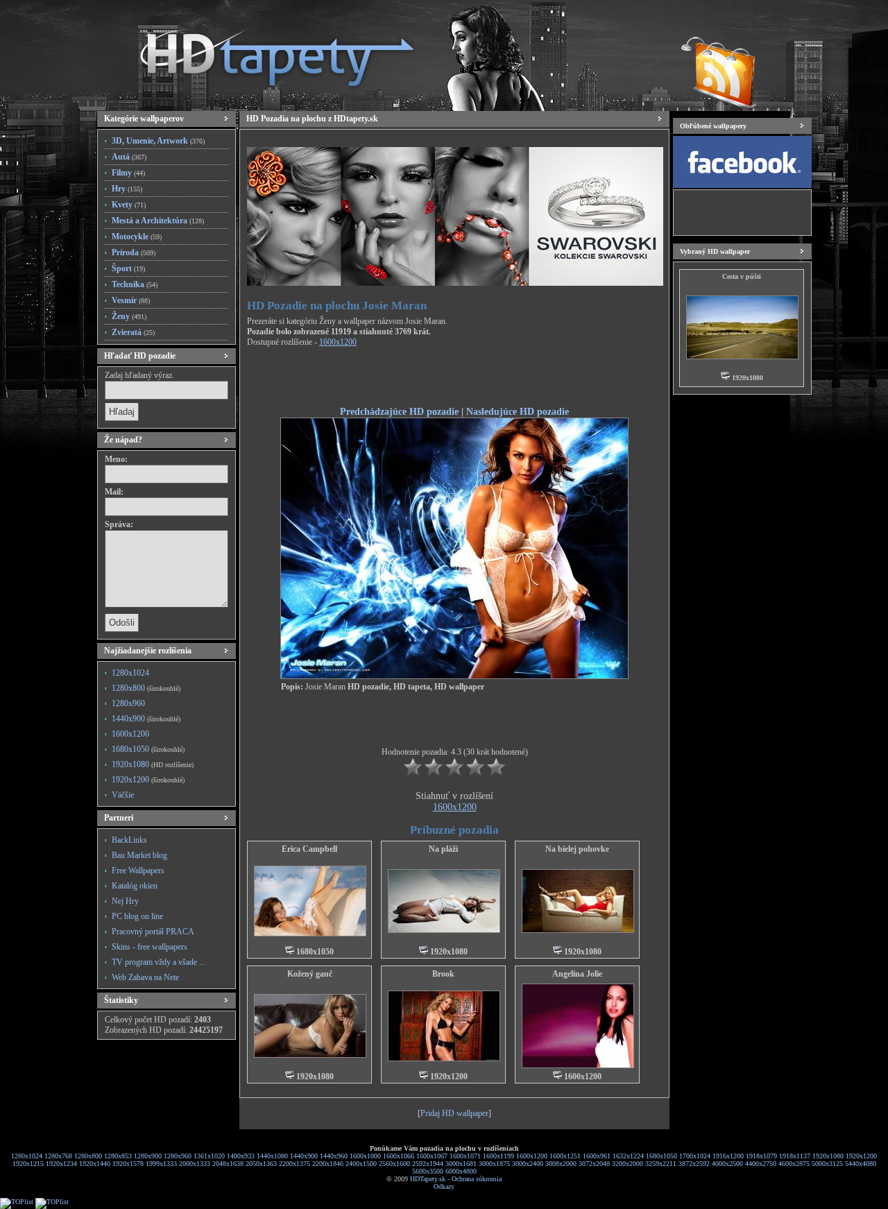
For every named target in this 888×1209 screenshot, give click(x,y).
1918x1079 (761, 1156)
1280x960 (128, 703)
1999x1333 (161, 1163)
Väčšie (123, 795)
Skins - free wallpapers (149, 947)
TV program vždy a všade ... (158, 962)
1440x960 (334, 1156)
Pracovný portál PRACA (153, 931)
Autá (129, 157)
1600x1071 (465, 1156)
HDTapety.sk (427, 1179)
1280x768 (58, 1156)
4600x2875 (794, 1163)
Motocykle (137, 236)
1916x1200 (728, 1156)
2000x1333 (194, 1163)
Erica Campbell (309, 849)
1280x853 (118, 1156)
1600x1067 (431, 1156)
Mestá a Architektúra (158, 220)
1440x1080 (272, 1156)
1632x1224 (628, 1156)
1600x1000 (365, 1156)
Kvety (129, 204)
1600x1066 (398, 1156)
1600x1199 (498, 1156)
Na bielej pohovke (577, 849)
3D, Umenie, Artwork (158, 141)
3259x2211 (660, 1163)
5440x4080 (860, 1163)
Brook (443, 974)
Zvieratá (133, 332)
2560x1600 (394, 1163)
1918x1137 (794, 1156)
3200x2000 (627, 1163)
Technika (134, 284)
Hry (127, 189)
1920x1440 (94, 1163)
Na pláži (443, 849)
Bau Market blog (139, 855)
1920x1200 (148, 779)
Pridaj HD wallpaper (454, 1113)
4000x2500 (727, 1163)
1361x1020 (209, 1156)
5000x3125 (827, 1163)
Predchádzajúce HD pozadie (399, 411)
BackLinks (129, 840)
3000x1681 (461, 1163)
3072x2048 (594, 1163)
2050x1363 (261, 1163)
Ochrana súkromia (477, 1179)
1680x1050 (148, 749)
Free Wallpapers (138, 870)
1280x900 (148, 1156)
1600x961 (596, 1156)
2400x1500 (361, 1163)
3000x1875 (494, 1163)
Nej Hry (125, 901)
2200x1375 (294, 1163)
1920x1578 (128, 1163)
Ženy (129, 316)
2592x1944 (427, 1163)
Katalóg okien (134, 886)
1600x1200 (130, 734)
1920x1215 (28, 1163)
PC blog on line (137, 916)
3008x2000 (561, 1163)
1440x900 (146, 718)
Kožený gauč (309, 974)
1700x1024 (694, 1156)
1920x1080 (153, 764)
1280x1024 (130, 673)
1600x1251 (565, 1156)
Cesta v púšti (741, 276)
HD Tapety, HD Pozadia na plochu (263, 52)
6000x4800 (461, 1171)
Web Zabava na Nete (145, 977)
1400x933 (241, 1156)
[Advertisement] (454, 379)
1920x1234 (61, 1163)
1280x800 (146, 688)
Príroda (133, 252)
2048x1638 (228, 1163)
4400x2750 (760, 1163)
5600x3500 (427, 1171)
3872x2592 (694, 1163)
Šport (128, 268)
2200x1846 (327, 1163)
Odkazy (444, 1186)
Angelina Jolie (577, 974)
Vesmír (131, 300)
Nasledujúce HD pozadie (517, 411)
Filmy (128, 173)
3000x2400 (527, 1163)
